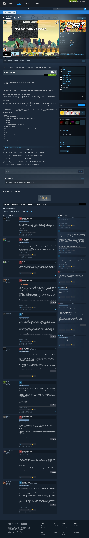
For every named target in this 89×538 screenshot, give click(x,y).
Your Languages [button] (10, 208)
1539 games (8, 349)
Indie (64, 54)
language (83, 1)
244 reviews (8, 241)
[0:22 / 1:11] (31, 36)
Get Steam (76, 525)
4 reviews (8, 484)
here (28, 182)
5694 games (8, 240)
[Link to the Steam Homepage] (8, 4)
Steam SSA (43, 527)
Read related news (64, 142)
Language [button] (23, 204)
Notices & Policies (65, 530)
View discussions (63, 144)
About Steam (43, 525)
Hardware (54, 530)
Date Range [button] (30, 204)
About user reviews (75, 192)
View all (82, 178)
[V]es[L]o (8, 416)
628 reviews (8, 282)
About (32, 3)
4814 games (8, 314)
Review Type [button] (6, 204)
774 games (8, 281)
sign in (78, 1)
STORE (19, 3)
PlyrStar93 (8, 481)
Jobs (54, 527)
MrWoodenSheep (10, 238)
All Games (5, 16)
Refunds (63, 534)
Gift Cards (43, 534)
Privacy (63, 525)
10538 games (8, 219)
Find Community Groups (65, 146)
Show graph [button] (82, 204)
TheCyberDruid (9, 217)
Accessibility (64, 527)
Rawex (7, 381)
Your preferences (83, 192)
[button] (5, 8)
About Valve (55, 525)
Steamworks (43, 530)
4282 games (8, 452)
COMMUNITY (25, 3)
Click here (41, 67)
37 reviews (8, 350)
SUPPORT (37, 3)
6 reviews (8, 418)
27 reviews (8, 384)
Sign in (5, 60)
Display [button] (44, 204)
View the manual (63, 139)
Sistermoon (8, 261)
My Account (76, 532)
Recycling (55, 532)
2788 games (8, 417)
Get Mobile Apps (77, 527)
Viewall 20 (82, 113)
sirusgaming (5, 83)
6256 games (8, 383)
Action (62, 54)
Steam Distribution (44, 532)
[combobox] (68, 9)
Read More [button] (53, 302)
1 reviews (8, 262)
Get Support (76, 530)
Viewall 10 (83, 123)
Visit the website (63, 137)
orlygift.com (74, 308)
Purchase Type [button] (15, 204)
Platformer (68, 54)
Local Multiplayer (76, 54)
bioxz (7, 348)
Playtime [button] (38, 204)
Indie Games (10, 16)
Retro (81, 54)
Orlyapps (72, 44)
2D (71, 54)
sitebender (8, 313)
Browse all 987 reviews (30, 517)
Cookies (63, 532)
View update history (64, 140)
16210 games (8, 483)
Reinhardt (8, 279)
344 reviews (8, 220)
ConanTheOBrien (10, 450)
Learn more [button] (81, 105)
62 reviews (8, 453)
